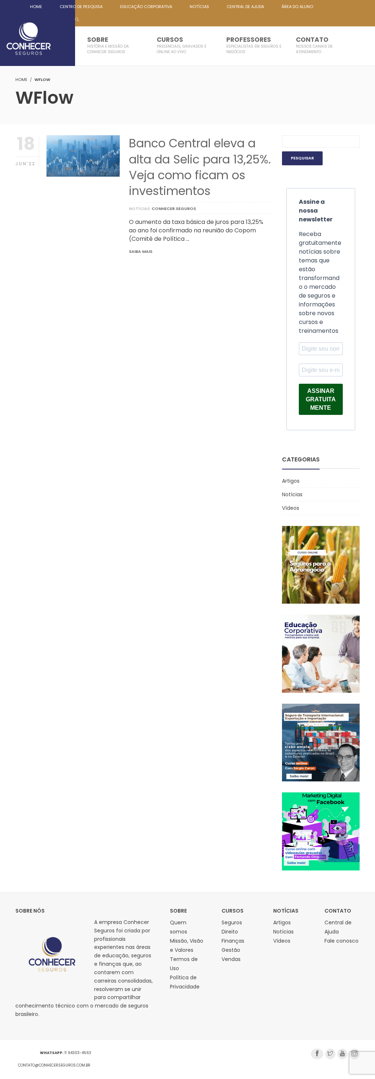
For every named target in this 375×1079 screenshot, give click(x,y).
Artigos (291, 481)
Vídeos (290, 508)
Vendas (231, 959)
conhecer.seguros (174, 208)
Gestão (231, 950)
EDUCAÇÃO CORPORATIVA (146, 7)
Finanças (233, 940)
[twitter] (330, 1054)
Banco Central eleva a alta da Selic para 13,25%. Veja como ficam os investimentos (200, 167)
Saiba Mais (140, 251)
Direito (230, 931)
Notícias (139, 208)
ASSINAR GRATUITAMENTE (321, 399)
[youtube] (342, 1054)
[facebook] (317, 1054)
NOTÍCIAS (199, 7)
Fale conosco (341, 940)
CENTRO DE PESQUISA (81, 7)
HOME (36, 7)
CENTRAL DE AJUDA (245, 7)
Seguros (232, 922)
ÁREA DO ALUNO (297, 7)
